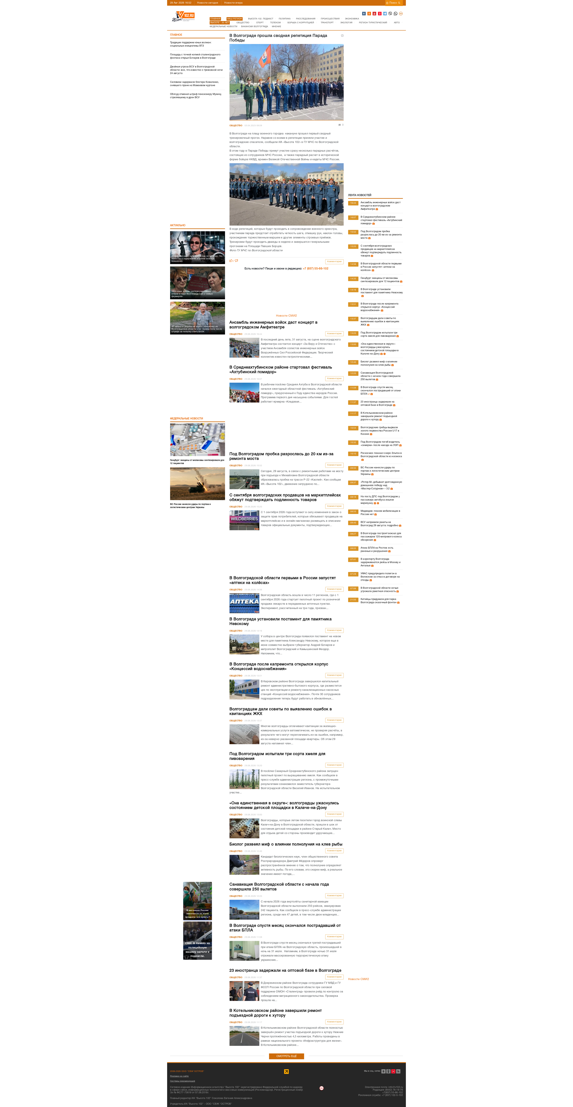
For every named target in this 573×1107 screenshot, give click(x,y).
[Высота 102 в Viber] (390, 14)
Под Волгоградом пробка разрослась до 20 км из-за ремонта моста (381, 235)
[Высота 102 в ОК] (369, 14)
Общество (235, 126)
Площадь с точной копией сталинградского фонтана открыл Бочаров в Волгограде (195, 56)
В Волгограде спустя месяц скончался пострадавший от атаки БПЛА (381, 390)
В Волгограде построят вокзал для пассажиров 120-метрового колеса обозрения (381, 536)
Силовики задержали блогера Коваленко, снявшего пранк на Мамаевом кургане (194, 84)
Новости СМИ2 (286, 315)
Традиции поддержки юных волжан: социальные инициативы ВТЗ (190, 44)
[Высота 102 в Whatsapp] (396, 14)
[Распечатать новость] (342, 35)
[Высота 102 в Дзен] (380, 14)
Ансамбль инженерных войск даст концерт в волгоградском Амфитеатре (381, 206)
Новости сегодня (207, 3)
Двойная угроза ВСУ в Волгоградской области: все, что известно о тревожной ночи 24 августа (196, 70)
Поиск (393, 3)
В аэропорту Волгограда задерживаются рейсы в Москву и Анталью (381, 562)
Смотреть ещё (287, 1056)
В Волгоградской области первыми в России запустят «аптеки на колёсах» (381, 267)
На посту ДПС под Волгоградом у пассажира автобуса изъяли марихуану (380, 500)
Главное (176, 35)
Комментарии (334, 262)
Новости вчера (233, 3)
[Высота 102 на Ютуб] (374, 14)
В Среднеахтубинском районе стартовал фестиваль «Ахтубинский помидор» (381, 220)
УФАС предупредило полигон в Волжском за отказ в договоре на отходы (380, 577)
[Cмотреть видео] (384, 354)
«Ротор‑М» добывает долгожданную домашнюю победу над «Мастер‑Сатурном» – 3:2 (381, 485)
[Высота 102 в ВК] (364, 14)
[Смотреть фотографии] (376, 209)
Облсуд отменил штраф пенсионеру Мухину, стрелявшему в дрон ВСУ (196, 96)
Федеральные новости (186, 419)
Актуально (177, 225)
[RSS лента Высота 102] (398, 1071)
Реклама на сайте (179, 1076)
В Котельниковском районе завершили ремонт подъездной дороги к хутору (379, 416)
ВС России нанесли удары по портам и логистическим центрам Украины (380, 471)
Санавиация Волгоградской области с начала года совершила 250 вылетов (381, 376)
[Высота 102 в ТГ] (385, 14)
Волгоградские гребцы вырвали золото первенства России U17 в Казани (380, 431)
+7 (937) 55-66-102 (315, 268)
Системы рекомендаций (182, 1081)
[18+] (401, 14)
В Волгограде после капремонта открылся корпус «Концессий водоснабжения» (380, 307)
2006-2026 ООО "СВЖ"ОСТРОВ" (187, 1071)
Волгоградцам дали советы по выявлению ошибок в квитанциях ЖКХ (380, 321)
